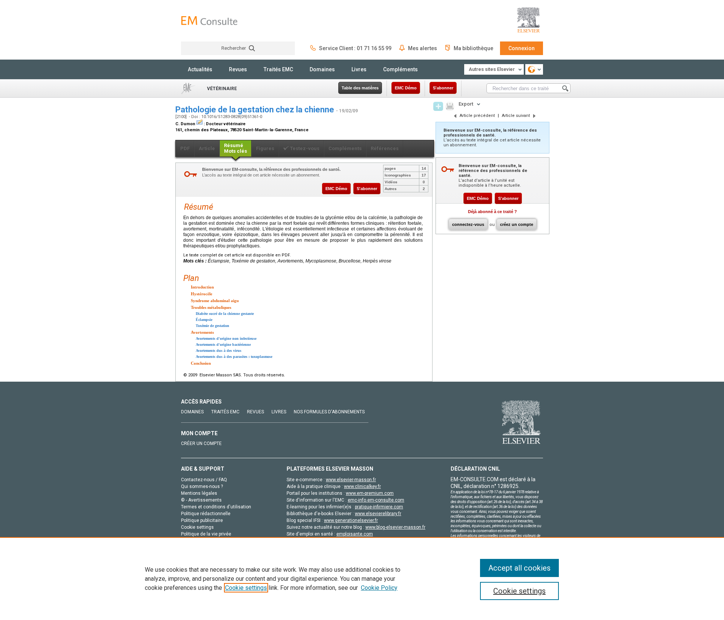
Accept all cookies (519, 567)
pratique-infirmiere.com (379, 507)
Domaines (322, 69)
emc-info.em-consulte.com (376, 500)
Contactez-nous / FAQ (204, 479)
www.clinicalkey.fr (362, 486)
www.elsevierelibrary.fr (378, 513)
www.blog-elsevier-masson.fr (395, 527)
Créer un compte (201, 443)
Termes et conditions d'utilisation (216, 507)
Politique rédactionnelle (205, 513)
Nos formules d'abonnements (329, 411)
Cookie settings (246, 587)
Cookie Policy (379, 587)
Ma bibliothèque (473, 48)
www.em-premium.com (370, 493)
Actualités (200, 69)
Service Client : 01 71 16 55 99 (355, 48)
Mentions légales (199, 493)
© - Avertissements (201, 500)
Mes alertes (422, 48)
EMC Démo (406, 88)
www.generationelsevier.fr (351, 520)
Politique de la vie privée (206, 534)
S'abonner (443, 88)
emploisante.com (354, 534)
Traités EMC (278, 69)
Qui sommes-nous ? (202, 486)
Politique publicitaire (202, 520)
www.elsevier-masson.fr (351, 479)
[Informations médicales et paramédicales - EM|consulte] (209, 20)
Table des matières (360, 88)
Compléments (400, 69)
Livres (359, 69)
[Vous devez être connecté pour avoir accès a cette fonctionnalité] (438, 106)
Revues (238, 69)
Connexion (521, 48)
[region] (362, 578)
